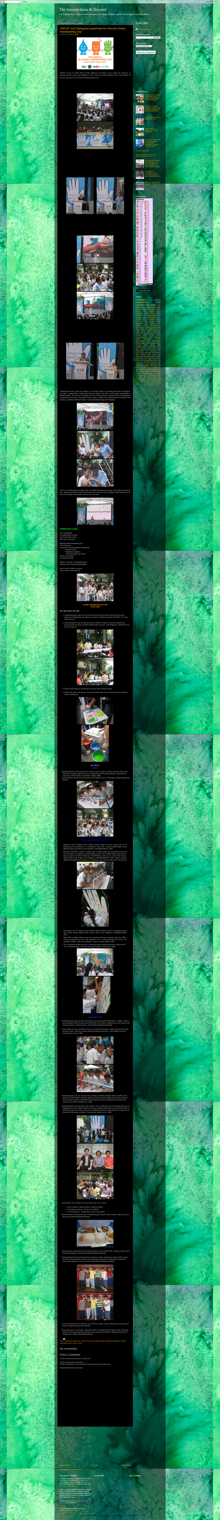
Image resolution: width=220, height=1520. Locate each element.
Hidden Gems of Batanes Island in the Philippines (151, 130)
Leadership (139, 356)
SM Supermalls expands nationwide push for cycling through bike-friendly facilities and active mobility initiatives (152, 163)
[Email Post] (63, 1339)
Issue (155, 362)
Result (151, 335)
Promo (138, 335)
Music (153, 307)
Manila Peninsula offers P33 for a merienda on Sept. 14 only (146, 155)
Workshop (148, 339)
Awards (138, 319)
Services (147, 366)
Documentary (152, 377)
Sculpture (139, 373)
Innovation (140, 384)
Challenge (149, 373)
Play (155, 366)
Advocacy (77, 1341)
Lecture (154, 349)
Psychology (63, 1343)
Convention (157, 383)
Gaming (138, 379)
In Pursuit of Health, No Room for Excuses (152, 118)
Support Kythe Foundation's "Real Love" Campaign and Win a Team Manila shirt (152, 174)
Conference (146, 362)
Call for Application (151, 364)
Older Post (126, 1465)
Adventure (148, 352)
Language (143, 349)
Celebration (151, 317)
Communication (141, 337)
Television (156, 329)
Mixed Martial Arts (151, 356)
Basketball (139, 364)
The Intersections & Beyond (82, 9)
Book (137, 329)
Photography (140, 351)
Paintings (153, 351)
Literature (139, 313)
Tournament (147, 383)
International (109, 1341)
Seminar (143, 354)
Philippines (116, 1341)
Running (153, 327)
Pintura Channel (82, 1502)
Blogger (137, 1515)
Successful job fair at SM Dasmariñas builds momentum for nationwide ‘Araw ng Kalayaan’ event (152, 143)
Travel (138, 358)
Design (142, 343)
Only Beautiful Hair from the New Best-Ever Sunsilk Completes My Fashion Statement (152, 97)
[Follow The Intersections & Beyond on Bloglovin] (146, 53)
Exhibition (151, 319)
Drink (137, 362)
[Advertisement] (95, 1445)
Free (145, 358)
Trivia (80, 1343)
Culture (138, 311)
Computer (142, 371)
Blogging (149, 367)
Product (123, 1341)
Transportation (155, 369)
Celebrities (156, 331)
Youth (158, 347)
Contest (155, 360)
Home (95, 1465)
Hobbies (139, 347)
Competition (151, 309)
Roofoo (124, 1515)
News (137, 381)
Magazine (139, 377)
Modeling (146, 360)
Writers (138, 325)
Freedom (96, 1341)
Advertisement (69, 1341)
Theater (139, 315)
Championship (143, 369)
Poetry (138, 360)
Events (142, 327)
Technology (151, 315)
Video (154, 354)
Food (146, 329)
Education (90, 1341)
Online (158, 367)
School (70, 1343)
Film (158, 305)
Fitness (138, 321)
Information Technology (148, 375)
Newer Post (64, 1465)
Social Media (153, 371)
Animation (139, 367)
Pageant (157, 337)
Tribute (144, 381)
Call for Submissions (148, 333)
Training (152, 381)
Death (158, 373)
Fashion (139, 345)
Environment (140, 341)
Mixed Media (148, 384)
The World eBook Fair (142, 151)
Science (75, 1343)
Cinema (138, 309)
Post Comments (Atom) (75, 1469)
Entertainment (143, 305)
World (143, 331)
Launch (149, 347)
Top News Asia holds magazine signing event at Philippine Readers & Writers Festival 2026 (152, 108)
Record (154, 358)
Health (102, 1341)
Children (83, 1341)
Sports (143, 307)
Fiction (138, 366)
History (152, 323)
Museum (155, 384)
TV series (147, 379)
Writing (152, 313)
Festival (151, 311)
